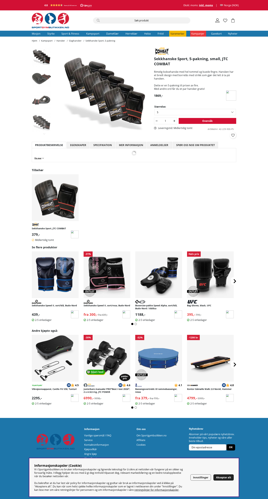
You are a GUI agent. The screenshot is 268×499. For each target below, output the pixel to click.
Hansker (60, 40)
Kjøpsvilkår (90, 449)
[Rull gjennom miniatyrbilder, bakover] (44, 50)
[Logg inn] (217, 20)
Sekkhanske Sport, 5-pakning (100, 40)
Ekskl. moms (190, 5)
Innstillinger (200, 477)
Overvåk (207, 121)
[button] (68, 5)
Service (88, 440)
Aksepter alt (223, 477)
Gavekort (216, 33)
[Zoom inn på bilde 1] (104, 92)
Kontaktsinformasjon (96, 444)
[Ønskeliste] (225, 20)
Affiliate (140, 440)
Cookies (141, 444)
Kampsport (92, 33)
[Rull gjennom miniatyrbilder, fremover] (44, 134)
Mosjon (36, 33)
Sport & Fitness (70, 33)
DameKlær (112, 33)
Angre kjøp (90, 453)
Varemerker (177, 33)
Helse (147, 33)
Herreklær (131, 33)
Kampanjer (197, 33)
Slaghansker (75, 40)
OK (231, 447)
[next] (235, 281)
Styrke (51, 33)
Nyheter (232, 33)
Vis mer (37, 158)
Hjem (34, 40)
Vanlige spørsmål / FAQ (97, 435)
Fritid (161, 33)
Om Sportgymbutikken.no (151, 435)
